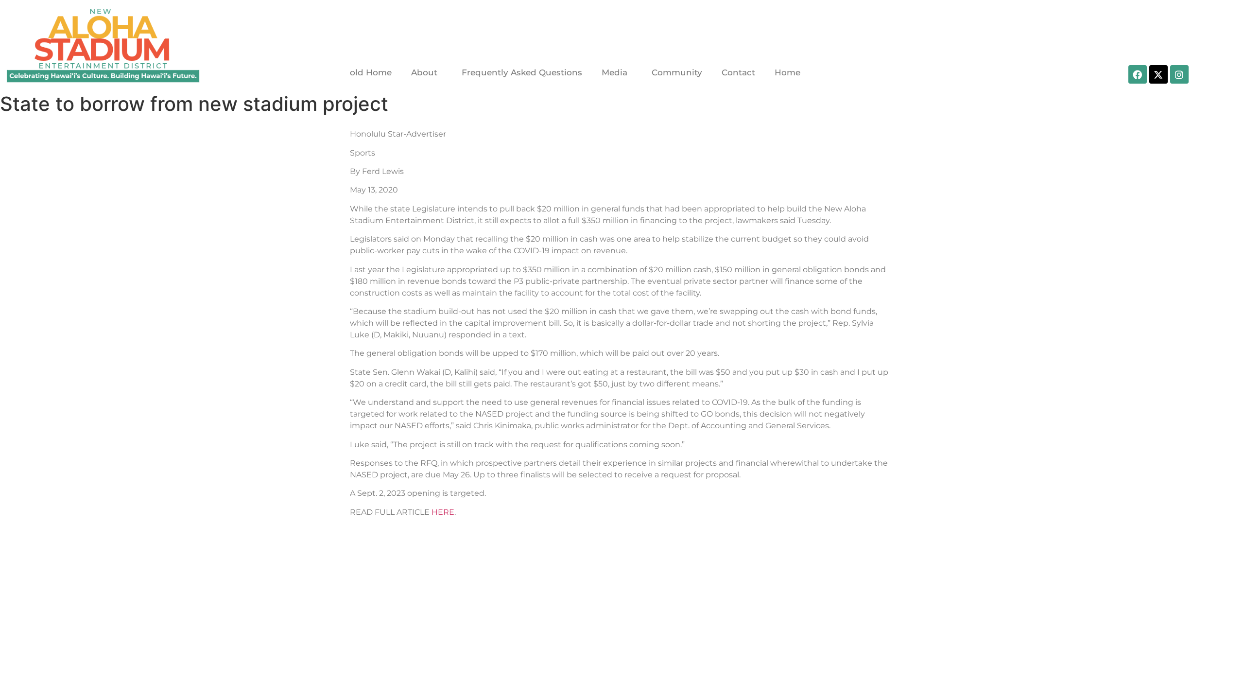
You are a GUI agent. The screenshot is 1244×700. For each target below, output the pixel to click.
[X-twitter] (1158, 74)
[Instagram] (1179, 74)
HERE (443, 512)
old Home (371, 72)
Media (614, 72)
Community (677, 72)
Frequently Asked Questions (522, 72)
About (424, 72)
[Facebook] (1137, 74)
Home (787, 72)
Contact (738, 72)
